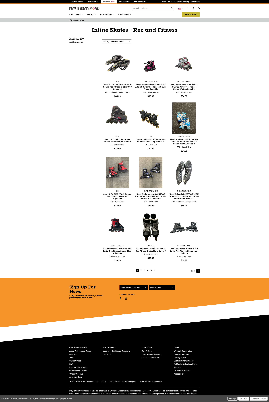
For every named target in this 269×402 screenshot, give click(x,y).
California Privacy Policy (184, 361)
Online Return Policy (78, 371)
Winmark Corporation (183, 351)
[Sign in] (193, 8)
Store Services (75, 377)
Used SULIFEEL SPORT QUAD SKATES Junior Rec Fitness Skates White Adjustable (184, 141)
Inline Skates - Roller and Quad (123, 382)
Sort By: (106, 41)
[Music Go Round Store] (140, 1)
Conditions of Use (181, 354)
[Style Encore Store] (124, 1)
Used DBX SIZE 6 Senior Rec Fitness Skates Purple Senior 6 (117, 140)
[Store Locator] (187, 8)
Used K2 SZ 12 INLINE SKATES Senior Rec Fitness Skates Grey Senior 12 (117, 87)
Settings (232, 398)
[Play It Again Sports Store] (109, 1)
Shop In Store (75, 361)
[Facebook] (120, 298)
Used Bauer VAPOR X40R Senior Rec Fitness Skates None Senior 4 (151, 250)
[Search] (172, 9)
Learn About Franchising (152, 354)
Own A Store (190, 14)
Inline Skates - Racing (96, 382)
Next (193, 271)
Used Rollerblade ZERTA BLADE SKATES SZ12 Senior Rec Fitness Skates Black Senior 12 (184, 196)
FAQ (71, 364)
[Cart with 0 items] (199, 8)
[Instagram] (126, 298)
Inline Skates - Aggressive (151, 382)
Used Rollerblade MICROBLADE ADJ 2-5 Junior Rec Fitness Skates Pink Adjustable (150, 87)
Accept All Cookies (258, 398)
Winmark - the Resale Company (116, 351)
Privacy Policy (180, 358)
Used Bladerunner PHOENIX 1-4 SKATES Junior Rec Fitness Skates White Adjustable (184, 87)
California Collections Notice (186, 364)
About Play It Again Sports (80, 351)
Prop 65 (177, 367)
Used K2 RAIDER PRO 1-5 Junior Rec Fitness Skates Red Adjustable (117, 196)
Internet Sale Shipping (78, 367)
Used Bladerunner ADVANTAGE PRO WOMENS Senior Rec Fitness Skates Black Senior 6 (150, 196)
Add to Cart (117, 63)
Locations (73, 354)
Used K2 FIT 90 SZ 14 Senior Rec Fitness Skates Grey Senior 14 (150, 140)
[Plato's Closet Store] (77, 1)
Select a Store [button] (78, 20)
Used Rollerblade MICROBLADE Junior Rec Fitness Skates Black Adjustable (117, 251)
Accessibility (179, 374)
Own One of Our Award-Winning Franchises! (181, 2)
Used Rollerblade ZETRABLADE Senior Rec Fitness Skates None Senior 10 (184, 251)
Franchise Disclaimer (150, 358)
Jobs (71, 358)
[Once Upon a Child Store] (93, 1)
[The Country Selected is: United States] (180, 8)
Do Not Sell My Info (182, 371)
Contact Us (107, 354)
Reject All (243, 398)
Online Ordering (76, 374)
